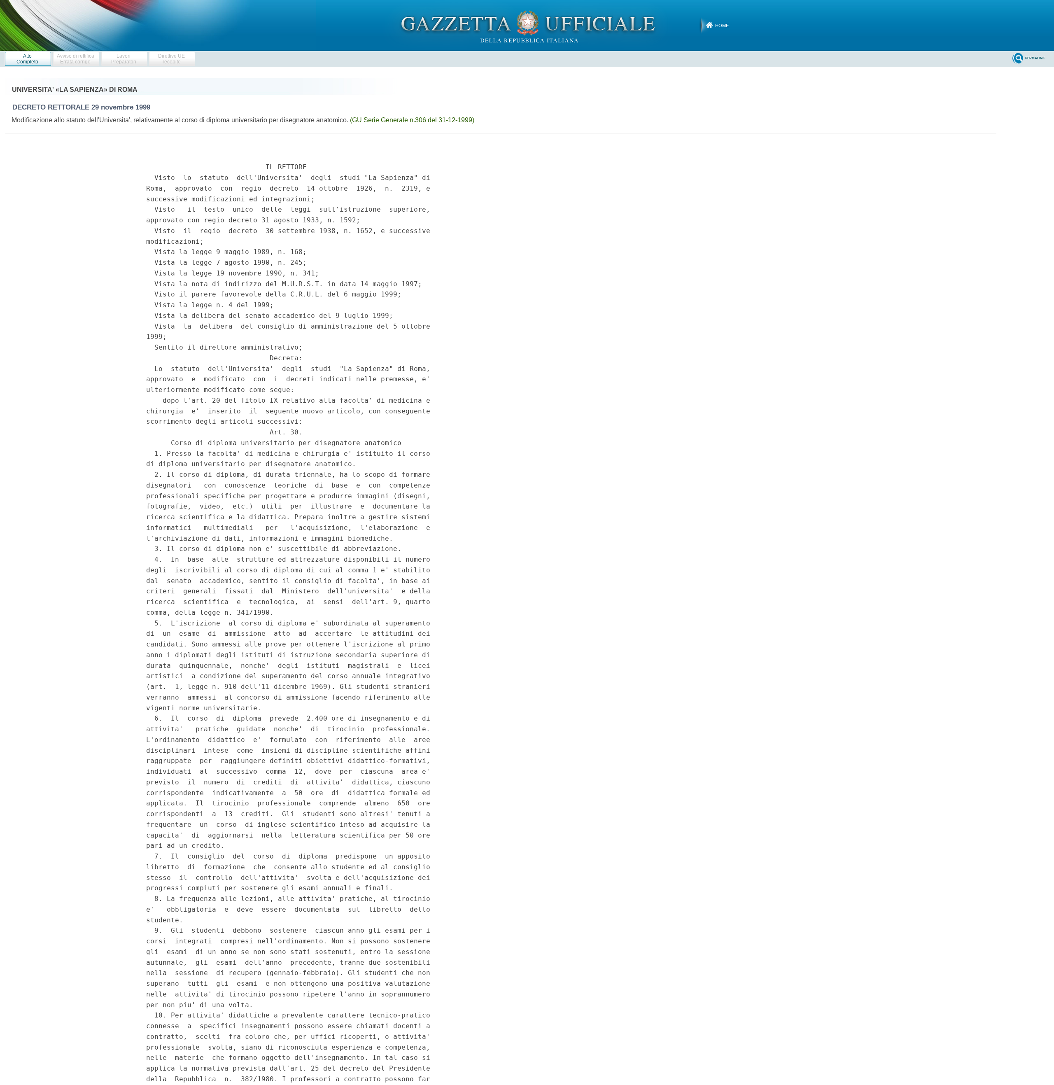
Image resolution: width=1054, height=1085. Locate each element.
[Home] (527, 25)
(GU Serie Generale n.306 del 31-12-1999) (412, 120)
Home (722, 25)
